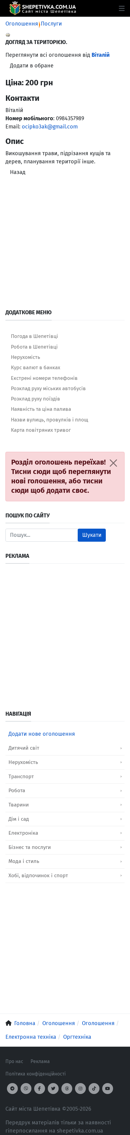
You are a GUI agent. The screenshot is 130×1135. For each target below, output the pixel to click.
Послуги (51, 23)
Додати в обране (32, 65)
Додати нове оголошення (41, 734)
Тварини (18, 805)
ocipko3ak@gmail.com (50, 126)
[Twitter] (53, 1088)
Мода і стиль (23, 861)
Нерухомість (23, 762)
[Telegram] (12, 1088)
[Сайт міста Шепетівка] (42, 8)
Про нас (14, 1061)
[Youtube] (107, 1088)
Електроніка (23, 833)
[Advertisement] (65, 244)
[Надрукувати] (7, 34)
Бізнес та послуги (29, 847)
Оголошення (21, 23)
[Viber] (26, 1088)
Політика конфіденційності (35, 1074)
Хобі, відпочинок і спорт (38, 875)
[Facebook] (39, 1088)
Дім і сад (18, 819)
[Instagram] (80, 1088)
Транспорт (21, 776)
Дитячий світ (23, 748)
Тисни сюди (30, 471)
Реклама (40, 1061)
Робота (16, 790)
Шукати (92, 535)
